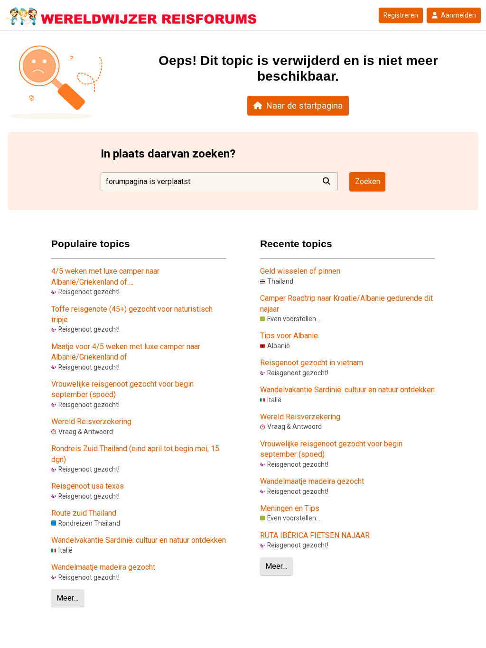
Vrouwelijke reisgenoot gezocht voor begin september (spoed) (122, 389)
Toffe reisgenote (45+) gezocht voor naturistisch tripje (132, 314)
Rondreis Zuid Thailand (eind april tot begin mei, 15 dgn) (135, 453)
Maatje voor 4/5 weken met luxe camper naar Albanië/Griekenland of (125, 351)
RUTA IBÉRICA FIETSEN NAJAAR (315, 535)
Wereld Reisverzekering (91, 421)
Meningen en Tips (289, 508)
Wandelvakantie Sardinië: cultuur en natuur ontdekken (138, 540)
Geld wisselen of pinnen (300, 271)
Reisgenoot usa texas (87, 486)
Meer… (67, 597)
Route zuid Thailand (83, 513)
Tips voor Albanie (289, 335)
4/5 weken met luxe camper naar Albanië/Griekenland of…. (105, 276)
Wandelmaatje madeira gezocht (103, 567)
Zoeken (367, 181)
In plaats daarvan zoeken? (168, 153)
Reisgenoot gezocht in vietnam (311, 362)
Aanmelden (458, 15)
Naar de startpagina (304, 106)
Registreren (400, 15)
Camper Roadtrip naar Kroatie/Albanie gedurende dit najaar (346, 303)
